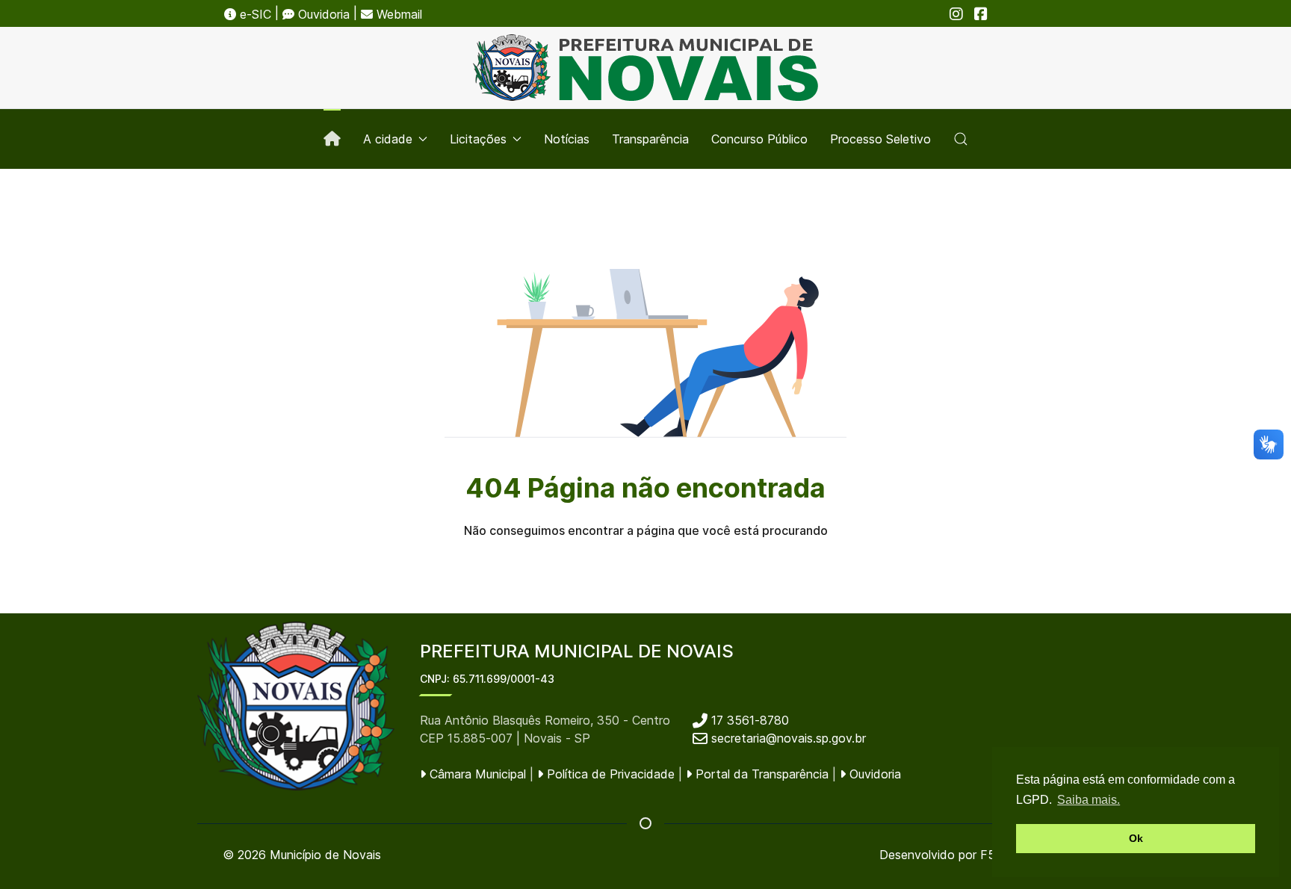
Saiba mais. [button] (1088, 799)
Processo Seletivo (880, 138)
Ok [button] (1136, 838)
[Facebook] (981, 14)
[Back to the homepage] (645, 67)
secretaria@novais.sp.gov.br (788, 738)
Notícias (566, 138)
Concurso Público (759, 138)
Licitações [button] (478, 138)
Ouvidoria (322, 14)
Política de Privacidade (609, 773)
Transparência (650, 138)
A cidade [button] (387, 138)
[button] (960, 139)
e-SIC (253, 14)
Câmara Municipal (476, 773)
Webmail (397, 14)
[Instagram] (956, 14)
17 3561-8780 (748, 720)
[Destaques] (332, 139)
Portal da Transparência (760, 773)
